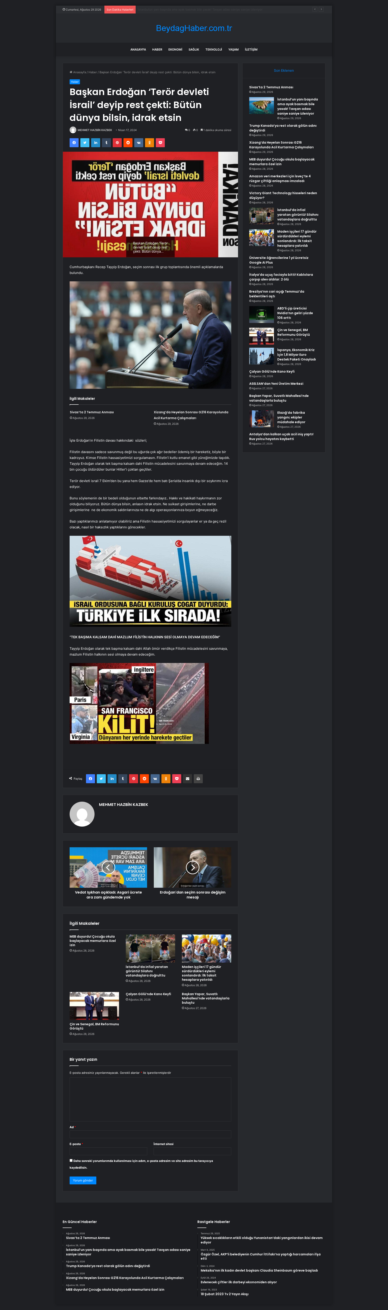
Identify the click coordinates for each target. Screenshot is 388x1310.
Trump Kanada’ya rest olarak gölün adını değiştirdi (172, 9)
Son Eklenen (284, 70)
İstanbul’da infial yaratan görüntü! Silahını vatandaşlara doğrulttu (147, 971)
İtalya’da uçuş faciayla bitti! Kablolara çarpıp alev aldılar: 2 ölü (281, 277)
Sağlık (194, 49)
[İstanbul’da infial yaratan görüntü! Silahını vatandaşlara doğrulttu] (150, 948)
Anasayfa (138, 49)
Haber (157, 49)
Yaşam (233, 49)
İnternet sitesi (164, 1144)
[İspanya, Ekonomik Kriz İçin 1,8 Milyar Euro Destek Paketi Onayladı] (261, 356)
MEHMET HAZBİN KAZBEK (95, 130)
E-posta (76, 1144)
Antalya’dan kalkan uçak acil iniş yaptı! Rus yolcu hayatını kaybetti (281, 436)
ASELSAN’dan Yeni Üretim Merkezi (276, 383)
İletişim (251, 49)
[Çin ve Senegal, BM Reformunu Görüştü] (94, 1006)
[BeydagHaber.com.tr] (194, 28)
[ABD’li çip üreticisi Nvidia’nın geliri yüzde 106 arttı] (261, 314)
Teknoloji (213, 49)
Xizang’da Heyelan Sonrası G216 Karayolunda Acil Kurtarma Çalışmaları (281, 144)
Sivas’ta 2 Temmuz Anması (92, 412)
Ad (73, 1127)
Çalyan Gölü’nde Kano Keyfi (148, 994)
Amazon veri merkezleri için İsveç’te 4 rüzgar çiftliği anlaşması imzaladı (280, 178)
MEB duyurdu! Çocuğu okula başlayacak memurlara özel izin (93, 940)
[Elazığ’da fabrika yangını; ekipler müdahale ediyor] (261, 418)
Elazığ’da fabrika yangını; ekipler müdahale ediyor (291, 417)
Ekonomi (175, 49)
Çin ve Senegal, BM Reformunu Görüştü (94, 1026)
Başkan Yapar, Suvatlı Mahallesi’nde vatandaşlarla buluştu (205, 998)
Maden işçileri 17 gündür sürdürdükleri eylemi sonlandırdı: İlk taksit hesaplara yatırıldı (201, 973)
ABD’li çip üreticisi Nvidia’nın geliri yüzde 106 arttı (295, 313)
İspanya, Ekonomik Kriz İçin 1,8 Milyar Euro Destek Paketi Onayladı (296, 355)
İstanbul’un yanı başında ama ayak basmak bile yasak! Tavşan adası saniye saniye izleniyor (297, 106)
